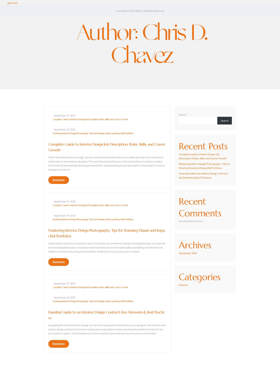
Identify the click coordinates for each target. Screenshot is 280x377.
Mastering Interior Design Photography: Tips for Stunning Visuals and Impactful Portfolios (93, 133)
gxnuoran (12, 3)
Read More (59, 180)
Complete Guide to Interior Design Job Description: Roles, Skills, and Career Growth (90, 119)
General (183, 285)
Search (183, 114)
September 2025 (188, 253)
